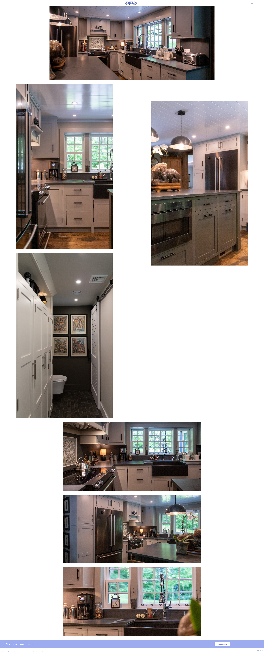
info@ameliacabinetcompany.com (13, 651)
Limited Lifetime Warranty (24, 651)
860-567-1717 (3, 651)
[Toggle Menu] (252, 3)
